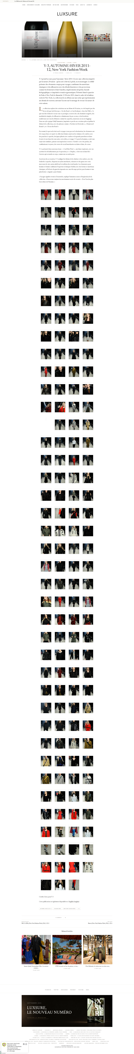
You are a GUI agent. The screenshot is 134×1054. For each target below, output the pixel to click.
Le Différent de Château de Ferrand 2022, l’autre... (27, 1)
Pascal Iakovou (29, 54)
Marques (61, 1043)
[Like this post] (66, 917)
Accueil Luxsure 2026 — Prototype (47, 1043)
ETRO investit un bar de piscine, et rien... (67, 966)
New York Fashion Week (69, 908)
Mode (23, 4)
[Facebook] (61, 18)
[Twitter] (63, 18)
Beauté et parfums (46, 4)
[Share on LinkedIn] (72, 917)
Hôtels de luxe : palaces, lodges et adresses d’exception (40, 1041)
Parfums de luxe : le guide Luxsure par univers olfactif (86, 1037)
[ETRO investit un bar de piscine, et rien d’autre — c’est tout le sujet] (67, 949)
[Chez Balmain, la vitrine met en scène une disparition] (97, 949)
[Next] (13, 1)
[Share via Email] (78, 917)
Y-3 (79, 908)
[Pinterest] (68, 18)
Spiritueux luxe (104, 1041)
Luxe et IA (82, 4)
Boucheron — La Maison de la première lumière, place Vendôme (50, 1032)
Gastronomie (64, 4)
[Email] (72, 18)
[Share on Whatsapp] (74, 917)
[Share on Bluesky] (77, 917)
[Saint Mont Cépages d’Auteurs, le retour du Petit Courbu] (67, 39)
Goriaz (95, 4)
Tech (77, 4)
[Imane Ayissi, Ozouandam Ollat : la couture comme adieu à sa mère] (36, 949)
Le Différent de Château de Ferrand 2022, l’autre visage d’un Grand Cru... (36, 50)
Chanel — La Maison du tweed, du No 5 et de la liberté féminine (51, 1035)
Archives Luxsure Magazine (74, 1043)
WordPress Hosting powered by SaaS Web (67, 1047)
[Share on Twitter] (69, 917)
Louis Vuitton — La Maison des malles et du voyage (49, 1034)
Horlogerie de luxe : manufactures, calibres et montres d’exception (47, 1039)
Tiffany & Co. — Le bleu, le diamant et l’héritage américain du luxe (50, 1037)
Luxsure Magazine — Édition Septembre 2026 (96, 1043)
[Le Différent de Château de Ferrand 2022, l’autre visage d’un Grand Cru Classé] (37, 39)
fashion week (57, 908)
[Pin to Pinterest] (71, 917)
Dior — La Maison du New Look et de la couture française (85, 1032)
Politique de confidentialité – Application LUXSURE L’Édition (74, 1041)
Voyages (72, 4)
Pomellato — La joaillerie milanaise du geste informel (85, 1035)
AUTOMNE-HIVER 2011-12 (45, 908)
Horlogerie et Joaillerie (33, 4)
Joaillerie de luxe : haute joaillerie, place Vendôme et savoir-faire (87, 1039)
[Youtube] (70, 18)
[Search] (111, 5)
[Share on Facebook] (68, 917)
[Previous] (11, 1)
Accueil (24, 60)
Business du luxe (31, 1043)
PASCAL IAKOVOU (90, 54)
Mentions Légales (57, 1030)
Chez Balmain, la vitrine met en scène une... (97, 966)
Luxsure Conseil (69, 1030)
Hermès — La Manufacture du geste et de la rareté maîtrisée (82, 1034)
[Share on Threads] (75, 917)
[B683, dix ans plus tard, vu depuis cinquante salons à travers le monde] (97, 39)
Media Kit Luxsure (37, 1030)
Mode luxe (95, 1041)
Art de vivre (56, 4)
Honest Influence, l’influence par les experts (89, 1030)
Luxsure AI (89, 4)
